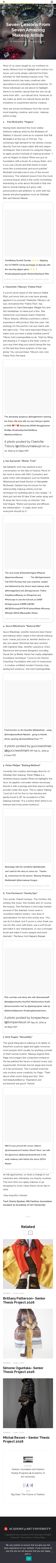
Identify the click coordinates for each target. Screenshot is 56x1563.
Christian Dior (10, 775)
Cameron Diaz (15, 647)
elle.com (22, 172)
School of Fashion (19, 41)
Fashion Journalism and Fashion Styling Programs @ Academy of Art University (28, 1471)
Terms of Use (26, 1538)
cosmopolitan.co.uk (26, 337)
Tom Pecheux (23, 906)
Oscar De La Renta (13, 654)
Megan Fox (40, 307)
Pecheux (18, 936)
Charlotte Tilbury (35, 300)
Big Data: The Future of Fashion (28, 1493)
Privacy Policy (39, 1538)
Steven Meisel (20, 198)
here (22, 355)
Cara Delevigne (25, 307)
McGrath (7, 172)
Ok (28, 1558)
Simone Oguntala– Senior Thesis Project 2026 (23, 1370)
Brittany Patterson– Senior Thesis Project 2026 (24, 1300)
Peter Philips (33, 775)
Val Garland (8, 467)
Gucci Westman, (11, 632)
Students (6, 1293)
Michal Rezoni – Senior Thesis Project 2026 (26, 1439)
